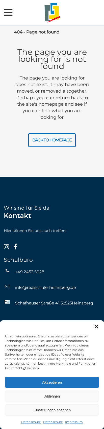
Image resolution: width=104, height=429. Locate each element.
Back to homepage (52, 140)
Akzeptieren (52, 382)
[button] (96, 326)
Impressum (74, 422)
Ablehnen (52, 396)
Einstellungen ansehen (52, 410)
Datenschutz (31, 422)
